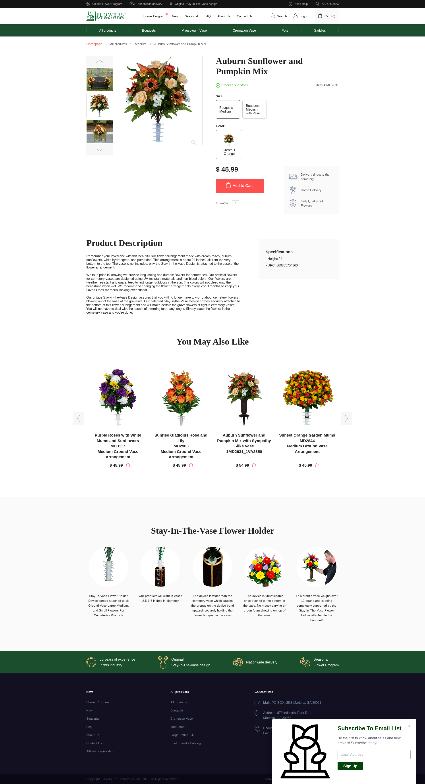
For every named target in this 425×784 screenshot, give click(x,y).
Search (282, 16)
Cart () (330, 16)
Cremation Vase (244, 30)
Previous (99, 61)
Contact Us (244, 16)
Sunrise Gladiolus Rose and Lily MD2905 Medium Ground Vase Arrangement (181, 446)
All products (107, 30)
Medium (141, 44)
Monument (177, 726)
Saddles (320, 30)
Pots (285, 30)
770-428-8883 (330, 4)
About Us (223, 16)
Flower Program (154, 16)
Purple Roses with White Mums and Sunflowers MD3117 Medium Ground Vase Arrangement (118, 446)
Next (100, 150)
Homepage (94, 44)
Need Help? (301, 4)
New (175, 16)
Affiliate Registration (100, 751)
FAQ (208, 16)
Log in (304, 16)
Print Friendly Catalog (185, 743)
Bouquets (149, 30)
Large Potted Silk (182, 735)
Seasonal (191, 16)
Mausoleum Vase (194, 30)
